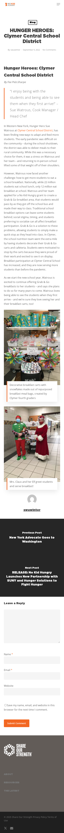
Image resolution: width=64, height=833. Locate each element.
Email (8, 670)
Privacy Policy (40, 817)
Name (8, 654)
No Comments (49, 49)
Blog (33, 22)
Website (8, 685)
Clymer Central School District (35, 130)
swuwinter (15, 49)
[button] (58, 4)
